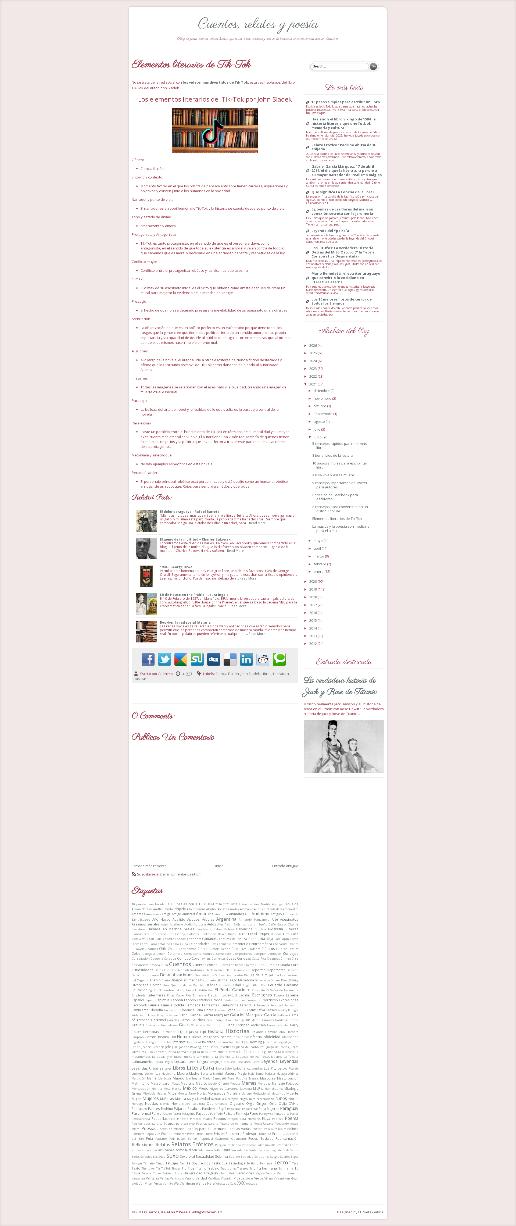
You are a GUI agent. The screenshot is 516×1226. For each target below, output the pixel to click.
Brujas (264, 933)
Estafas (228, 1000)
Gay (209, 1020)
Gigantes (268, 1020)
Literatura (281, 673)
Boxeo (222, 934)
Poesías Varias (239, 1129)
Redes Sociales (260, 1138)
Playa (266, 1118)
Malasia (270, 1073)
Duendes (225, 985)
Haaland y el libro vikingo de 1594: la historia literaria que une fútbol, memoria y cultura (343, 123)
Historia (215, 1031)
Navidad (203, 1098)
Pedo (219, 1114)
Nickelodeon (265, 1099)
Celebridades (199, 944)
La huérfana (286, 1052)
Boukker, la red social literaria (185, 622)
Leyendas (289, 1061)
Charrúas (152, 949)
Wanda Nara (205, 1183)
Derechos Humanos (145, 975)
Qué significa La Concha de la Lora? (342, 192)
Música (180, 1098)
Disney (293, 980)
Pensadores (281, 1114)
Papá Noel (234, 1109)
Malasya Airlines (287, 1073)
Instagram (152, 1042)
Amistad (188, 914)
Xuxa (233, 1183)
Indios (245, 1037)
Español (138, 1000)
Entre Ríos (183, 995)
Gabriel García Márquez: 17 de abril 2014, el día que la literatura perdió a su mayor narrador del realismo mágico (346, 171)
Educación (139, 990)
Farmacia (263, 1005)
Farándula (247, 1005)
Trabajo (213, 1168)
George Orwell (223, 1020)
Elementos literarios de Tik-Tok (337, 518)
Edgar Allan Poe (254, 985)
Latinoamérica (142, 1061)
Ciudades (254, 949)
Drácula (211, 985)
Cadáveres (138, 939)
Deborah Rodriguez (190, 970)
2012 (313, 643)
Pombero (138, 1134)
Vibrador (227, 1178)
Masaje (253, 1078)
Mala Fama (255, 1073)
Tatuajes (172, 1163)
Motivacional (261, 1093)
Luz (157, 1073)
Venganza (138, 1178)
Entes (170, 995)
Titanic (201, 1168)
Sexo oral (187, 1156)
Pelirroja (242, 1113)
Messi (167, 1089)
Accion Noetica (142, 909)
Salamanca (205, 1150)
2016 (218, 904)
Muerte (292, 1093)
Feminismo (140, 1010)
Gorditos (281, 1020)
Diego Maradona (241, 980)
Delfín (227, 970)
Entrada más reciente (149, 865)
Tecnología (237, 1163)
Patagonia (188, 1114)
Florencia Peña (191, 1010)
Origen (261, 1103)
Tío (184, 1168)
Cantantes (210, 939)
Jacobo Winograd (275, 1042)
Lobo (228, 1068)
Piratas (207, 1119)
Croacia (155, 965)
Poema (291, 1118)
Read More (257, 523)
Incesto (226, 1036)
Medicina (188, 1083)
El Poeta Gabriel (230, 990)
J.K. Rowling (252, 1042)
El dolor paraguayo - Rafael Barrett (189, 511)
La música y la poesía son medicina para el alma (341, 528)
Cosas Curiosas (238, 958)
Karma (181, 1052)
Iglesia (197, 1037)
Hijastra (192, 1032)
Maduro (230, 1073)
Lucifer (149, 1073)
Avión (228, 924)
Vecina (270, 1173)
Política (292, 1129)
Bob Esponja (177, 934)
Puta (149, 1138)
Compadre (223, 954)
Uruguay (211, 1173)
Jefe (168, 1047)
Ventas (164, 1178)
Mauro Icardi (161, 1083)
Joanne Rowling (190, 1047)
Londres (257, 1068)
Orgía (250, 1103)
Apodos (193, 919)
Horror (150, 1036)
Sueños (285, 1157)
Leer (191, 1061)
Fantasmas (210, 1005)
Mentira (157, 1089)
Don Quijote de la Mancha (183, 985)
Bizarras (291, 929)
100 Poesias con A (182, 904)
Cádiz (151, 939)
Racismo (161, 1139)
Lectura (180, 1061)
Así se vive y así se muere (333, 475)
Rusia (145, 1150)
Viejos (259, 1178)
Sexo (172, 1155)
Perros (294, 1114)
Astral (165, 924)
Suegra (274, 1157)
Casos (153, 944)
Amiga (166, 914)
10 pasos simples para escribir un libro (345, 102)
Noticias (151, 1103)
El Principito (256, 990)
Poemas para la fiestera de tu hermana (224, 1123)
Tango (160, 1163)
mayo (319, 540)
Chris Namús (187, 949)
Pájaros (180, 1108)
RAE (172, 1139)
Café (159, 939)
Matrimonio (140, 1083)
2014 (313, 628)
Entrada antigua (285, 865)
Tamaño (149, 1163)
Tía (158, 1168)
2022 (313, 376)
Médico (201, 1083)
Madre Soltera (200, 1073)
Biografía (275, 929)
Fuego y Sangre (167, 1015)
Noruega (137, 1104)
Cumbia (271, 965)
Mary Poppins (237, 1078)
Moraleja (233, 1093)
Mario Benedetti (214, 1078)
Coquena (156, 958)
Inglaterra (138, 1042)
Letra (256, 1062)
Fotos (231, 1010)
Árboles (208, 919)
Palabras (194, 1108)
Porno (166, 1133)
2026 (313, 345)
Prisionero (233, 1133)
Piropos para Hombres (244, 1119)
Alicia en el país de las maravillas (276, 909)
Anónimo (260, 914)
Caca (294, 934)
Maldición (138, 1078)
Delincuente (241, 970)
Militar (265, 1089)
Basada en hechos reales (171, 929)
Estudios (239, 1000)
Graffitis (138, 1025)
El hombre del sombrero (176, 990)
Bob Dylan (158, 934)
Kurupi (191, 1052)
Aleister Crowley (228, 909)
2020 (226, 904)
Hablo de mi (216, 1025)
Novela (165, 1104)
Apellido (179, 919)
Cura (294, 965)
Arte (275, 919)
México (190, 1088)
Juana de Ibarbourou (251, 1047)
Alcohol (211, 909)
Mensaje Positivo (285, 1083)
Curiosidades (142, 969)
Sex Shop (159, 1157)
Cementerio (239, 944)
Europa (251, 1000)
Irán (232, 1042)
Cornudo (184, 958)
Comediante (192, 954)
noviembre (323, 398)
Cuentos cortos (205, 964)
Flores (209, 1010)
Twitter (167, 1173)
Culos (259, 964)
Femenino (291, 1005)
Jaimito (293, 1042)
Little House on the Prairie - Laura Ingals (194, 594)
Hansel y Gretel (278, 1025)
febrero (320, 564)
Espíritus (163, 1000)
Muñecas (167, 1098)
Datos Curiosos (165, 970)
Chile (163, 948)
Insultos (166, 1042)
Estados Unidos (209, 1000)
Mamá (151, 1078)
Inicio (219, 865)
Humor (184, 1036)
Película (229, 1113)
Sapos (294, 1150)
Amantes (138, 914)
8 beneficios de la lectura (332, 455)
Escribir (244, 995)
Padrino (167, 1108)
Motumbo (278, 1093)
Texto (136, 1168)
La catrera (231, 1052)
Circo (242, 949)
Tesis (295, 1163)
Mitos (172, 1093)
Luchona (138, 1073)
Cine (234, 948)
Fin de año (171, 1010)
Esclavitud (229, 995)
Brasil (252, 934)
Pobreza (277, 1119)
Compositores (242, 954)
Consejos (290, 953)
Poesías (148, 1128)
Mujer (136, 1098)
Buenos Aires (280, 934)
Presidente (179, 1134)
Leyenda (269, 1061)
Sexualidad (205, 1156)
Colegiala (148, 954)
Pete (172, 1119)
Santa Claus (257, 1150)
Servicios (146, 1157)
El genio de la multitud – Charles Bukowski (195, 539)
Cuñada (284, 965)
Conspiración (141, 958)
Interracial (194, 1042)
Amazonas (153, 914)
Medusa (235, 1083)
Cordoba (170, 958)
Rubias (136, 1150)
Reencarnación (287, 1138)
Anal (211, 914)
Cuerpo (249, 965)
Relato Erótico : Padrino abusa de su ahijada (344, 147)
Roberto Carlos (288, 1145)
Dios (284, 980)
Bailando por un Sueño (251, 924)
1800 (202, 904)
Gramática (152, 1025)
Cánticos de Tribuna (233, 939)
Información (289, 1037)
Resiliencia (234, 1145)
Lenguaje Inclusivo (223, 1062)
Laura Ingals (163, 1062)
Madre (182, 1073)
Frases (271, 1010)
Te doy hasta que (213, 1163)
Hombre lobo (275, 1032)
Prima (199, 1134)
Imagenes (211, 1036)
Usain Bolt (227, 1173)
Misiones (277, 1089)
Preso (190, 1134)
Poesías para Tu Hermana (206, 1129)
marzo (319, 556)
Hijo (203, 1031)
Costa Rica (259, 958)
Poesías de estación (171, 1129)
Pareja (157, 1113)
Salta (217, 1150)
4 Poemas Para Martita (255, 904)
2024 (313, 360)
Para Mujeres (269, 1108)
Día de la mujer (261, 975)
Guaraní (186, 1025)
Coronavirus (201, 958)
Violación (138, 1183)
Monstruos (216, 1093)
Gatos (185, 1020)
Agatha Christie (163, 909)
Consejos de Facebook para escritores (335, 497)
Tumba (146, 1173)
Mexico (176, 1089)
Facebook (139, 1005)
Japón (136, 1047)
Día (246, 975)
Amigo (176, 914)
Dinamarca (262, 980)
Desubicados (234, 975)
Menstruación (141, 1089)
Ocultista (199, 1104)
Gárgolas (173, 1020)
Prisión (219, 1133)
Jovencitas (227, 1047)
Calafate (168, 939)
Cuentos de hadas (230, 965)
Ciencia (203, 948)
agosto (320, 421)
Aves (220, 924)
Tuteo (157, 1173)
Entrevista (199, 995)
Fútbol (183, 1015)
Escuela (279, 995)
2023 (313, 368)
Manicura (164, 1078)
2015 (313, 620)
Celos (214, 944)
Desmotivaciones (177, 975)
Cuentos (180, 964)
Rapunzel (206, 1139)
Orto (273, 1103)
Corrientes (218, 958)
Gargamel (158, 1020)
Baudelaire (203, 929)
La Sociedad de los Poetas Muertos (256, 1057)
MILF (256, 1088)
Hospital (163, 1037)
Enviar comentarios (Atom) (181, 874)
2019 (313, 589)
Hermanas (151, 1032)
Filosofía (156, 1010)
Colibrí (161, 954)
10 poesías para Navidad (149, 904)
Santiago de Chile (277, 1150)
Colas (136, 953)
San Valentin (239, 1150)
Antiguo (276, 914)
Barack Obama (287, 924)
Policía (268, 1129)
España (292, 995)
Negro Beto (248, 1099)
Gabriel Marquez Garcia (253, 1015)
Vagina (260, 1173)
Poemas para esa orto (147, 1123)
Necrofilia (217, 1099)
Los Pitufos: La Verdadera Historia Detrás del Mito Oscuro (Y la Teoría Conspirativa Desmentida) (343, 252)
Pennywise (266, 1114)
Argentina (226, 919)
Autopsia (200, 924)
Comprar (259, 954)
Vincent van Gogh (286, 1178)
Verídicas (214, 1178)
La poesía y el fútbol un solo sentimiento (182, 1057)
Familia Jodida (172, 1005)
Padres (154, 1108)
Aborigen (278, 904)
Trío (252, 1168)
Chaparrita (280, 944)
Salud (225, 1150)
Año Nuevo (161, 919)
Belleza (229, 929)
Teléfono (253, 1163)
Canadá (180, 939)
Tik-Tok (140, 679)
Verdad (201, 1178)
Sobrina (221, 1156)
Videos (239, 1178)
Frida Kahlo (139, 1015)
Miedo (203, 1088)
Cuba (164, 965)
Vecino (281, 1173)
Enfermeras (156, 995)
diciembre (322, 390)
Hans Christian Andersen (246, 1025)
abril (318, 548)
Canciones (194, 939)
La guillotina (268, 1052)
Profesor (249, 1133)
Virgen (149, 1183)
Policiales (280, 1129)
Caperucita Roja (260, 939)
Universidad (193, 1173)
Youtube (251, 1183)
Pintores (195, 1119)
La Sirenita (222, 1057)
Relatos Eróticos (192, 1144)
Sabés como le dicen (181, 1150)
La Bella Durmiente (210, 1052)
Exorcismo (270, 1000)
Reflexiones (143, 1145)
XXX (241, 1183)
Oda (210, 1103)
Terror (282, 1162)
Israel (239, 1042)
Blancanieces (140, 934)
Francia (241, 1010)
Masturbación (287, 1078)
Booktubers (208, 934)
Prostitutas (280, 1133)
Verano (190, 1178)
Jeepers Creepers (153, 1047)
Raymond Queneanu (230, 1139)
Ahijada (180, 909)
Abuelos (292, 904)
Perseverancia (141, 1119)
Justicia (171, 1052)
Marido (178, 1078)
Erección (214, 995)
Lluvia (220, 1068)
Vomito (168, 1183)
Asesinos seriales (146, 924)
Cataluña (164, 944)
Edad (237, 985)
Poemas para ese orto (179, 1123)
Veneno (293, 1173)
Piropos (219, 1118)
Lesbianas (244, 1062)
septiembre (323, 413)
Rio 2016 (271, 1145)
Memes (249, 1083)
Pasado (167, 1114)
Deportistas (276, 970)
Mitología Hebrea (154, 1093)
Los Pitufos (273, 1068)
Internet (179, 1041)
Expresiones (288, 1000)
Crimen (286, 958)
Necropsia (232, 1099)
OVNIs (293, 1103)
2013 (313, 635)
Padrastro (139, 1108)
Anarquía (221, 914)
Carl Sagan (281, 939)
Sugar (294, 1157)
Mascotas (267, 1078)
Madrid (218, 1073)
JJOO (175, 1047)
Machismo (168, 1073)
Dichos (222, 980)
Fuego (152, 1015)
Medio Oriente (218, 1083)
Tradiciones (228, 1168)
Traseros (242, 1168)
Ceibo (175, 944)
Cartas (144, 944)
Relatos (163, 1145)
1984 (210, 904)
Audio (188, 924)
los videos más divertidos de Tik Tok (215, 82)
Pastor (177, 1114)
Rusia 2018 (157, 1150)
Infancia (256, 1037)
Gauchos (198, 1020)
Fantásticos (229, 1005)
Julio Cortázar (156, 1052)
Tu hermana (267, 1168)
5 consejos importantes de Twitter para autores (339, 484)
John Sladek (250, 673)
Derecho (292, 970)
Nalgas (191, 1099)
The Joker (148, 1168)
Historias (237, 1031)
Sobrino (234, 1157)
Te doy (192, 1163)
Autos (211, 924)
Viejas (249, 1178)
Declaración (214, 970)
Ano (247, 914)
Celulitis (224, 944)
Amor (201, 914)
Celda (184, 944)
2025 (313, 353)
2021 (234, 904)
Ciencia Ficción (227, 673)
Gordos (293, 1020)
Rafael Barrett (187, 1139)
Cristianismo (140, 965)
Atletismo (176, 924)
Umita (178, 1173)
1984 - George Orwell (177, 567)
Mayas (176, 1083)
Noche (293, 1098)
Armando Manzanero (254, 919)
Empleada (139, 995)
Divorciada (140, 985)
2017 (313, 604)
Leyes (167, 1068)
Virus (158, 1183)
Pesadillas (160, 1118)
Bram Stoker (237, 934)
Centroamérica (260, 944)
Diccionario (208, 980)
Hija (181, 1031)
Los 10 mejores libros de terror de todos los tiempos (341, 301)
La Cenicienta (249, 1051)
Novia (175, 1103)
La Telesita (291, 1057)
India (236, 1037)
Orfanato (221, 1104)
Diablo (155, 980)
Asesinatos (289, 919)
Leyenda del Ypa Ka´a (330, 231)
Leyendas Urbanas (147, 1068)
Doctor (155, 985)
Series (135, 1157)
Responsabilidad (253, 1145)
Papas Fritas (250, 1109)
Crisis (295, 958)
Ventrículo (177, 1178)
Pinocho (182, 1119)
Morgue (246, 1093)
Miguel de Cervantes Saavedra (231, 1089)
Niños (281, 1098)
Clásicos (268, 948)
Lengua (202, 1061)
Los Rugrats (290, 1068)
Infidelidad (271, 1036)
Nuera (186, 1104)
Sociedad (247, 1157)
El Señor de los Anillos (282, 990)
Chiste (172, 948)
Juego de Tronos (277, 1047)
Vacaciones (245, 1173)
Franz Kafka (256, 1010)
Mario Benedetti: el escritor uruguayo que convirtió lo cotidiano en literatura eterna (345, 277)
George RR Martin (247, 1020)
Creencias (273, 958)
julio (317, 429)
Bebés (218, 929)
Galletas (282, 1015)
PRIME (209, 1134)
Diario (166, 980)
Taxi (182, 1163)
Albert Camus (196, 909)
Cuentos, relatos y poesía (258, 24)
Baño (272, 924)
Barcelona (138, 929)
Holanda (257, 1032)
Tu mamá (285, 1168)
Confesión (274, 954)
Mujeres (150, 1098)
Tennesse (266, 1163)
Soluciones (261, 1157)
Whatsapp (222, 1183)
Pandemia (209, 1108)
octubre (320, 405)
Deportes (258, 970)
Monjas (202, 1093)
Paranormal (141, 1113)
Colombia (174, 953)
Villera (268, 1178)
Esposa (177, 1000)
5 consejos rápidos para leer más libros (339, 445)
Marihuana (193, 1078)
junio (318, 437)
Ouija (283, 1103)
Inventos (208, 1042)
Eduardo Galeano (283, 984)
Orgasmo (237, 1103)
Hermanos (168, 1032)
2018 (313, 597)
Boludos (193, 934)
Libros (266, 673)
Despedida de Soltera (210, 975)
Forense (220, 1010)
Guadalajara (169, 1025)
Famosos (193, 1005)
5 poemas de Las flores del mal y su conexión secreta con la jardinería (342, 211)
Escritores (262, 995)
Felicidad (277, 1005)
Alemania (246, 909)
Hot (173, 1037)
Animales (236, 914)
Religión (220, 1145)
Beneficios (244, 929)
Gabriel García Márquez (209, 1015)
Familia (154, 1005)
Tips (191, 1168)
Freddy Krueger (288, 1010)
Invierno (222, 1042)
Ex (258, 1000)
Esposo (190, 1000)
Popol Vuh (153, 1134)
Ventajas (152, 1178)
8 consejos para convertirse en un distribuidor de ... (340, 508)
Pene (254, 1113)
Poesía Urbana (263, 1123)
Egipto (153, 990)
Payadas (202, 1113)
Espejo (149, 1000)
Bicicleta (260, 929)
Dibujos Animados (185, 980)
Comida (208, 954)
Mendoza (264, 1083)
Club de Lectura (287, 949)
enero (319, 571)
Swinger (137, 1163)
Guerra (201, 1025)
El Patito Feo (204, 990)
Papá (222, 1108)
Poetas (257, 1129)
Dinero (275, 980)
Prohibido (264, 1134)
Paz (212, 1114)
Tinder (176, 1168)
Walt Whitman (184, 1183)
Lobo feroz (242, 1068)
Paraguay (289, 1108)
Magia (242, 1073)
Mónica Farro (187, 1093)
